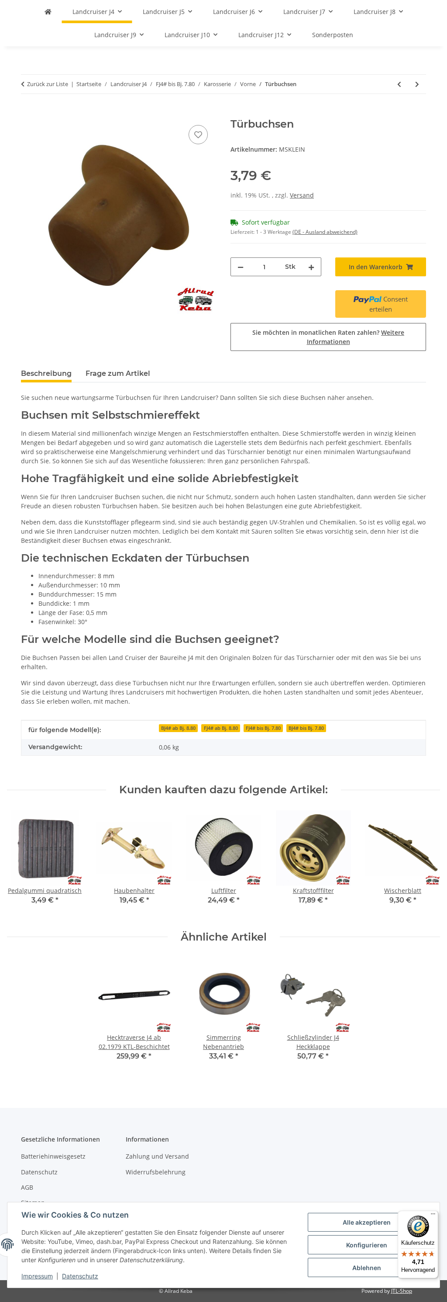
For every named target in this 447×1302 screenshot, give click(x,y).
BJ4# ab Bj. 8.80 (178, 728)
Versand (302, 195)
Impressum (37, 1276)
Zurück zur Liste (47, 84)
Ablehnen (366, 1267)
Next (426, 863)
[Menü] (433, 1216)
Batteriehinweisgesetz (53, 1156)
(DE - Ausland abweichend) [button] (325, 232)
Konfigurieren (366, 1245)
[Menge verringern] (240, 267)
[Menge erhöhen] (311, 267)
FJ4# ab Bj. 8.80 (221, 728)
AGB (27, 1187)
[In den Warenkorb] (28, 113)
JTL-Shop (401, 1291)
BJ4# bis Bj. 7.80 (306, 728)
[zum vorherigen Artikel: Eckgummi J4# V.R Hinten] (399, 84)
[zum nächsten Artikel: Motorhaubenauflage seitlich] (417, 84)
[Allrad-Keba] (48, 11)
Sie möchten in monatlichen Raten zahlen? (328, 337)
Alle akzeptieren (367, 1222)
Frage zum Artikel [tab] (118, 373)
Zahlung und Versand (157, 1156)
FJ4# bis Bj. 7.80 (263, 728)
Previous (21, 863)
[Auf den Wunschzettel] (198, 134)
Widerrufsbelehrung (156, 1172)
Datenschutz (80, 1276)
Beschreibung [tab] (46, 373)
